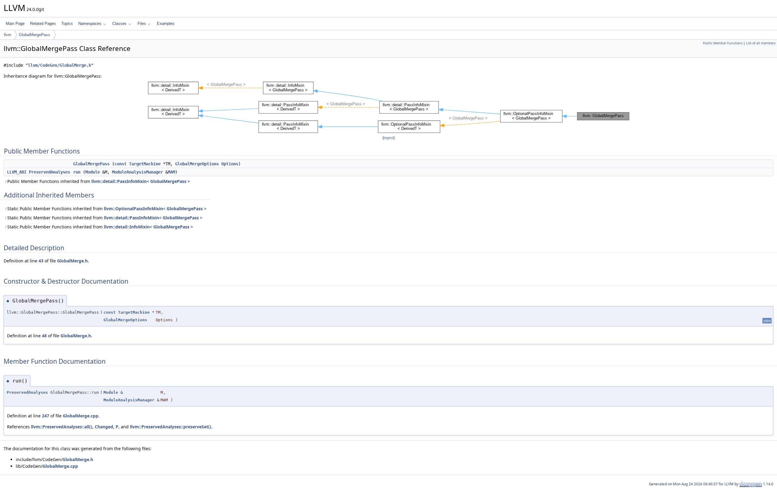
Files (141, 23)
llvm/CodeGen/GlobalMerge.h (59, 65)
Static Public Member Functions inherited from (106, 208)
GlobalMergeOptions (197, 163)
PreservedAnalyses (49, 172)
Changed (104, 427)
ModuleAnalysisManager (137, 172)
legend (389, 138)
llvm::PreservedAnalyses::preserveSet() (170, 427)
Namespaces (89, 23)
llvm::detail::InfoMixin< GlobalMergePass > (148, 227)
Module (92, 172)
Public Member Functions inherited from (98, 181)
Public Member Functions (722, 43)
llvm (7, 34)
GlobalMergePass (34, 34)
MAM (171, 172)
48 (44, 336)
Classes (119, 23)
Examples (166, 23)
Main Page (15, 23)
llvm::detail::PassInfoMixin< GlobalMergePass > (140, 181)
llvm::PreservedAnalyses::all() (61, 427)
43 (41, 261)
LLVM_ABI (16, 172)
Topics (67, 23)
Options (229, 163)
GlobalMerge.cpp (80, 416)
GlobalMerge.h (72, 261)
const (120, 163)
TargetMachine (145, 163)
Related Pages (43, 23)
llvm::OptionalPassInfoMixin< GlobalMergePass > (155, 208)
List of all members (760, 43)
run (76, 172)
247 (45, 416)
